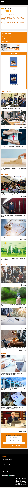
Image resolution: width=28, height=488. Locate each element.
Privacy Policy (5, 475)
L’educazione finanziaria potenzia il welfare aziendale (12, 146)
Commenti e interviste (7, 33)
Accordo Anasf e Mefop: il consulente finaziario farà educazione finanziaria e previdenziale (11, 374)
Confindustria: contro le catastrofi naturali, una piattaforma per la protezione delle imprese (13, 327)
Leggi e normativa (6, 36)
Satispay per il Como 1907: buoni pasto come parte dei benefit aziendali (12, 237)
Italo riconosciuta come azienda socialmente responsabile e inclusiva (13, 216)
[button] (2, 2)
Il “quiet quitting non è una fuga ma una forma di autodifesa (13, 126)
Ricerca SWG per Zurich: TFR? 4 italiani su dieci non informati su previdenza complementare (12, 408)
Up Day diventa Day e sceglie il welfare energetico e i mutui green (13, 305)
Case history (4, 41)
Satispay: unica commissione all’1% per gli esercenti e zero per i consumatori (13, 348)
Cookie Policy (12, 475)
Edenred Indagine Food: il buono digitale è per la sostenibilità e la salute (13, 23)
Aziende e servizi (5, 39)
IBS (15, 69)
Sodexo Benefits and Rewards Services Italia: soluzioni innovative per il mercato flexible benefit (13, 18)
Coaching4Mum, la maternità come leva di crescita (11, 108)
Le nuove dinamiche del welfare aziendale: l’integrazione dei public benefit (13, 169)
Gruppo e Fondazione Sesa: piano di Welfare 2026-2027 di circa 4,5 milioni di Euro (13, 389)
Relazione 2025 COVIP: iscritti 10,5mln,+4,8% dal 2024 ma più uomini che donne (13, 429)
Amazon (12, 69)
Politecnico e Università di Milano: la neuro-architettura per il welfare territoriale (13, 259)
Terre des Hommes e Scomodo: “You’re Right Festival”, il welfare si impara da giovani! (13, 194)
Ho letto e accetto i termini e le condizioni (14, 445)
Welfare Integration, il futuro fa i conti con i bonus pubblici (13, 284)
